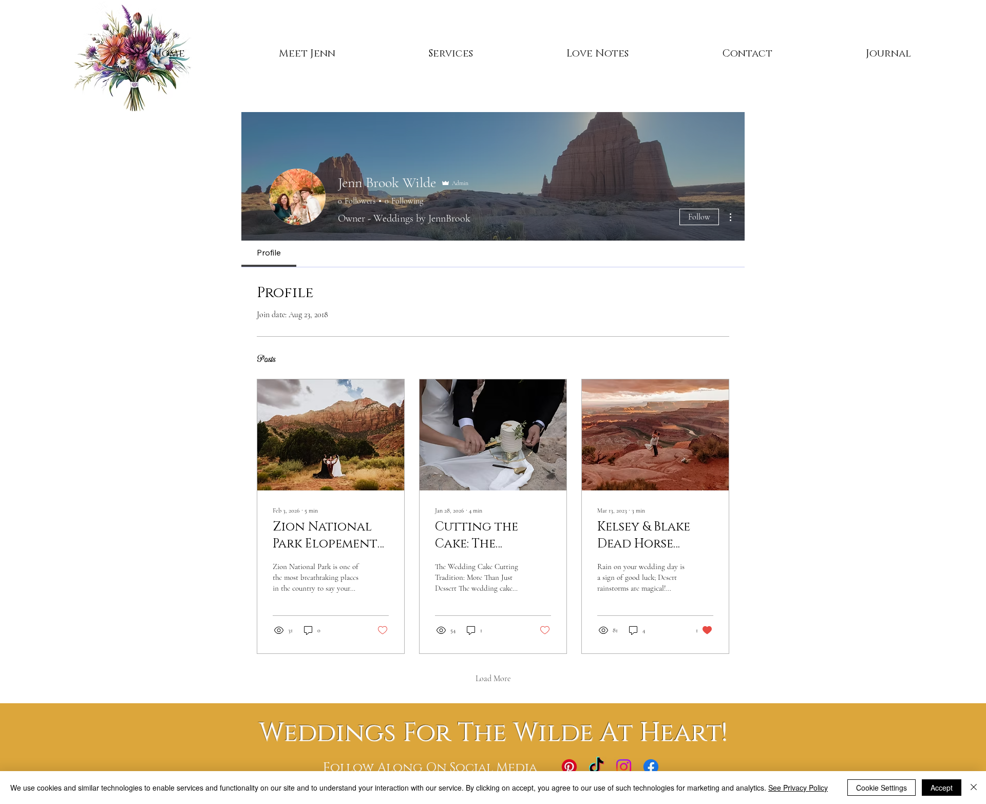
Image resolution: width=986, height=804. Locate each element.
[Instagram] (624, 767)
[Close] (974, 787)
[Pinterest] (569, 767)
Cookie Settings (881, 787)
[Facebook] (651, 767)
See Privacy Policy (798, 787)
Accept (942, 787)
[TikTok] (596, 767)
